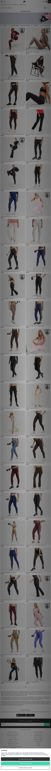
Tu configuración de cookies (25, 759)
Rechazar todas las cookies (25, 767)
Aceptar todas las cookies (25, 763)
